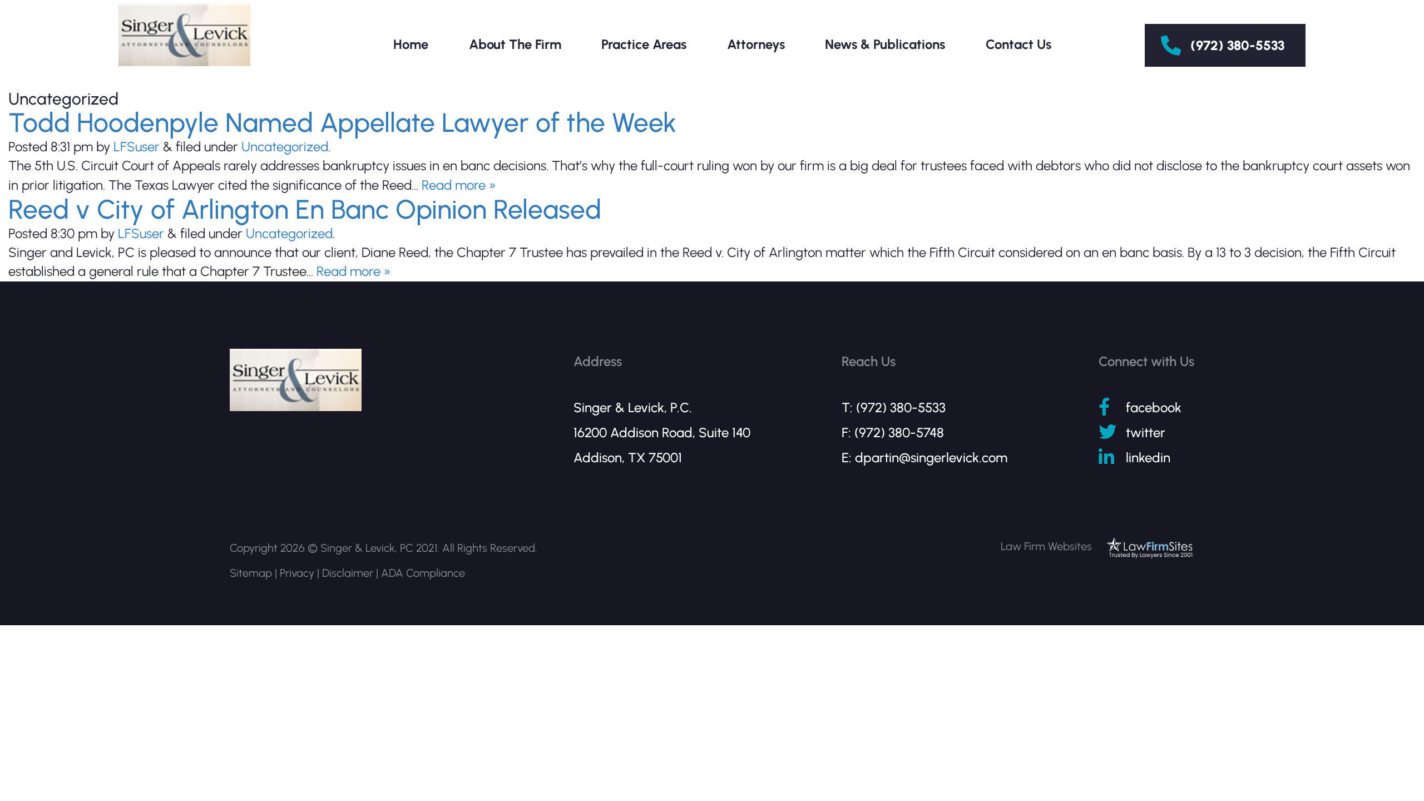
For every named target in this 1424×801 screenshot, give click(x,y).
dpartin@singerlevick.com (931, 457)
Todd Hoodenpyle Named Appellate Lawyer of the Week (342, 122)
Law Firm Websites (1046, 546)
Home (410, 44)
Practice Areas (643, 44)
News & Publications (885, 44)
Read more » (459, 185)
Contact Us (1018, 44)
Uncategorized (284, 147)
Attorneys (756, 44)
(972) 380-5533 (1237, 45)
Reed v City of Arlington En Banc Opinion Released (304, 209)
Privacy (297, 573)
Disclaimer (347, 573)
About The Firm (515, 44)
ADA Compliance (423, 573)
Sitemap (251, 573)
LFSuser (136, 147)
